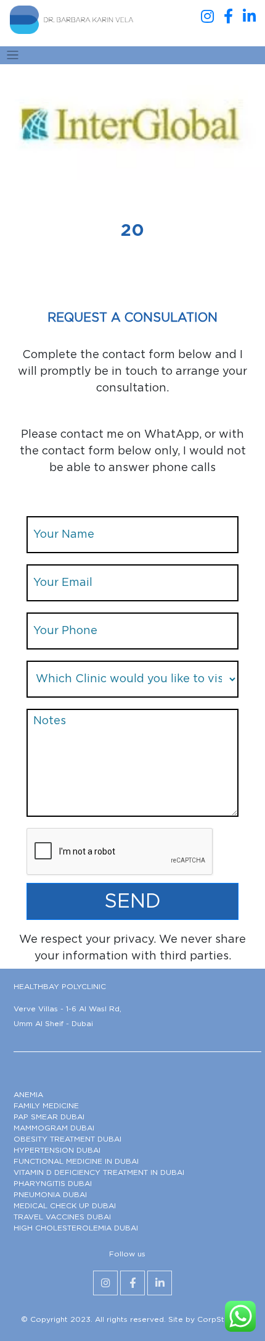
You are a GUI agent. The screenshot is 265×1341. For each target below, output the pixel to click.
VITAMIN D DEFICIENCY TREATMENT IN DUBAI (99, 1172)
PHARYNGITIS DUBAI (53, 1183)
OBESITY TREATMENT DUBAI (67, 1139)
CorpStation (220, 1319)
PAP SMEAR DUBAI (49, 1117)
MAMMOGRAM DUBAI (54, 1128)
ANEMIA (28, 1094)
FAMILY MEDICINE (46, 1105)
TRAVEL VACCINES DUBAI (62, 1217)
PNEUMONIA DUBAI (50, 1194)
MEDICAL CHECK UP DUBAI (65, 1205)
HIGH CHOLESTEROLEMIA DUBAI (76, 1228)
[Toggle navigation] (12, 55)
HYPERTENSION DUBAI (57, 1150)
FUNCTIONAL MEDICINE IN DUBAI (76, 1161)
